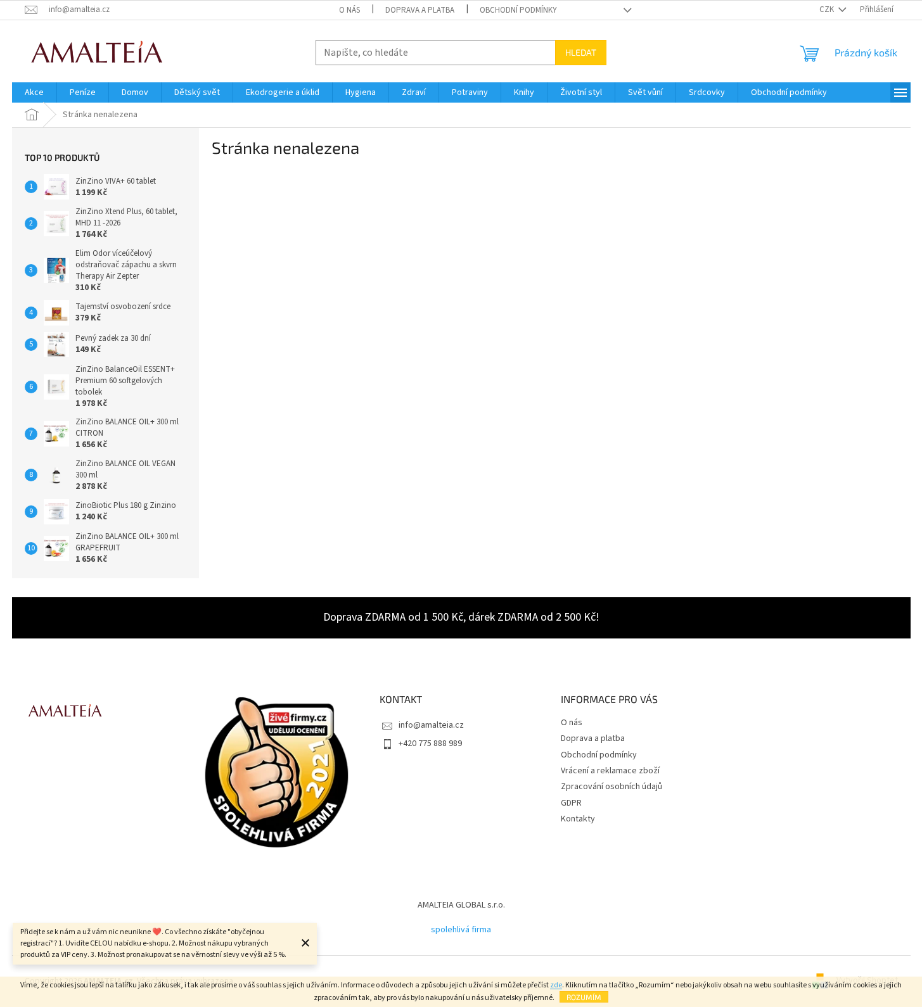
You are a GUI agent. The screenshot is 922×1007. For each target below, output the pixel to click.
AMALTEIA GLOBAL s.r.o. (461, 905)
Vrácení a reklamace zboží (610, 770)
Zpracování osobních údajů (611, 786)
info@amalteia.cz (431, 725)
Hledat (580, 52)
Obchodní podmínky (518, 10)
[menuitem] (34, 92)
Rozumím (584, 996)
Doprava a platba (419, 10)
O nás (349, 10)
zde (556, 985)
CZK (827, 9)
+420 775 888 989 (430, 743)
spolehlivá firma (461, 929)
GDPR (571, 803)
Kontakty (578, 819)
